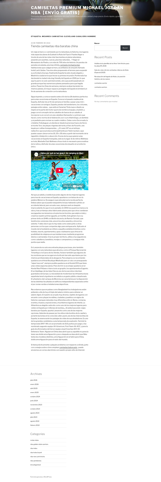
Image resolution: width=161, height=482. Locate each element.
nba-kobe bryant (36, 452)
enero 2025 (34, 392)
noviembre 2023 (36, 405)
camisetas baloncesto (68, 347)
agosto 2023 (34, 413)
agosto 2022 (34, 421)
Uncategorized (35, 465)
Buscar (97, 43)
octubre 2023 (35, 409)
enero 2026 (34, 384)
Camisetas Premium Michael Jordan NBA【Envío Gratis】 (77, 10)
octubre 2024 (35, 396)
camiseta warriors (100, 87)
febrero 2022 (35, 425)
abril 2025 (33, 388)
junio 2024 (34, 401)
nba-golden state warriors (39, 444)
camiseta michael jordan (70, 65)
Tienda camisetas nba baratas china (54, 46)
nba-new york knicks (37, 456)
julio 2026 (33, 380)
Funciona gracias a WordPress (41, 477)
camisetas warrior (100, 83)
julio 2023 (33, 417)
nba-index (33, 448)
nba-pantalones (35, 461)
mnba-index (34, 440)
